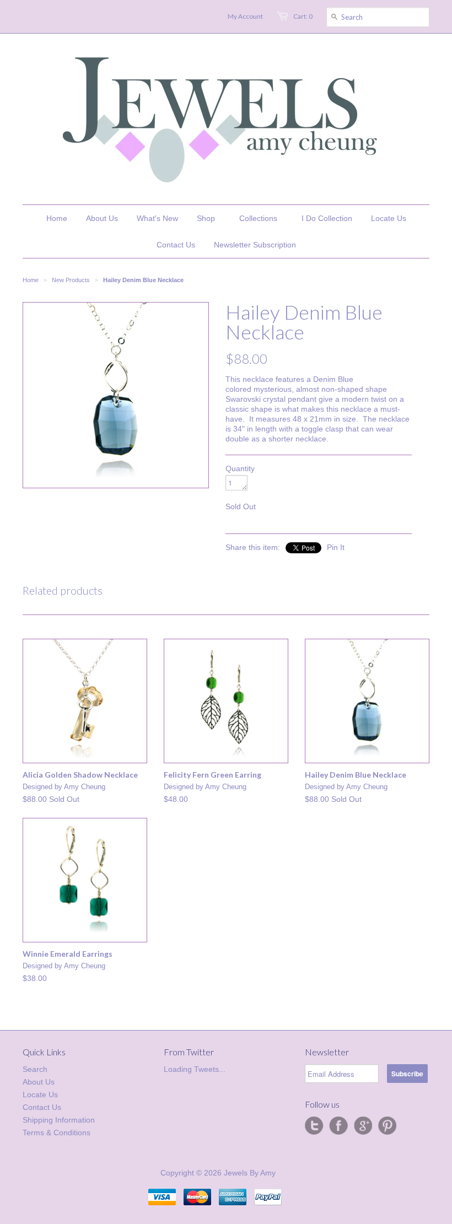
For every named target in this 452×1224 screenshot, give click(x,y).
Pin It (336, 547)
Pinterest (387, 1126)
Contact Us (42, 1107)
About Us (39, 1081)
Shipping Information (59, 1119)
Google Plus (362, 1126)
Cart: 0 (303, 16)
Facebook (338, 1126)
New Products (71, 280)
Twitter (314, 1126)
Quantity (240, 468)
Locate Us (40, 1094)
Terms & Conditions (56, 1132)
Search (35, 1069)
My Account (245, 16)
